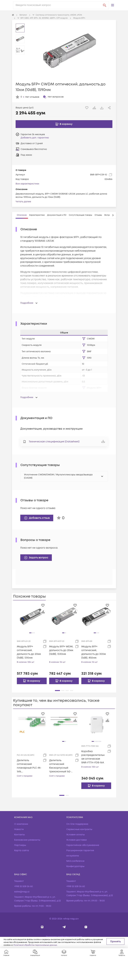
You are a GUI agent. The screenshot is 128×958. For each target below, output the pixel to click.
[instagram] (42, 927)
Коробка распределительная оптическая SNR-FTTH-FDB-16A (93, 757)
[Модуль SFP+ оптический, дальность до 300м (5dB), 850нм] (96, 616)
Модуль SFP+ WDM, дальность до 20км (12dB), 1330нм (61, 650)
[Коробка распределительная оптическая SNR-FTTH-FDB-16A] (96, 725)
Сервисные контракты (79, 829)
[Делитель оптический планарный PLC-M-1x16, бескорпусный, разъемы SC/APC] (32, 725)
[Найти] (104, 5)
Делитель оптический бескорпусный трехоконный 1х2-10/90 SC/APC (60, 766)
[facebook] (86, 927)
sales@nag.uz (22, 891)
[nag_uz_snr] (64, 927)
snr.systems (72, 855)
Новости (19, 829)
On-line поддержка (77, 824)
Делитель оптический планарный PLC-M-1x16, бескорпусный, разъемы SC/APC (29, 766)
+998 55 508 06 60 (23, 886)
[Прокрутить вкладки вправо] (113, 215)
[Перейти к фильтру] (84, 339)
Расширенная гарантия (80, 850)
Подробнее (26, 303)
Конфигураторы (75, 866)
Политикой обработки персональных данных (35, 945)
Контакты (19, 834)
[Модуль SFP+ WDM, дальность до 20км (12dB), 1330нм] (64, 616)
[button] (112, 5)
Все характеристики (27, 183)
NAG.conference (75, 861)
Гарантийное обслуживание (82, 845)
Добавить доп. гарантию (35, 137)
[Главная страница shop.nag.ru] (13, 15)
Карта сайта (21, 850)
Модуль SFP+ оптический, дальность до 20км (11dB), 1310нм (29, 652)
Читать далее (23, 201)
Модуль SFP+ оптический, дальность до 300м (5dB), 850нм (93, 652)
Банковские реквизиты (27, 839)
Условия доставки (76, 839)
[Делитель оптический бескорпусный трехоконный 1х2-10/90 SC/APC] (64, 725)
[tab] (22, 215)
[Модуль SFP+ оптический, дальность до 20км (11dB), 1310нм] (32, 616)
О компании (21, 824)
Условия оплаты (75, 834)
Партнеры (20, 845)
